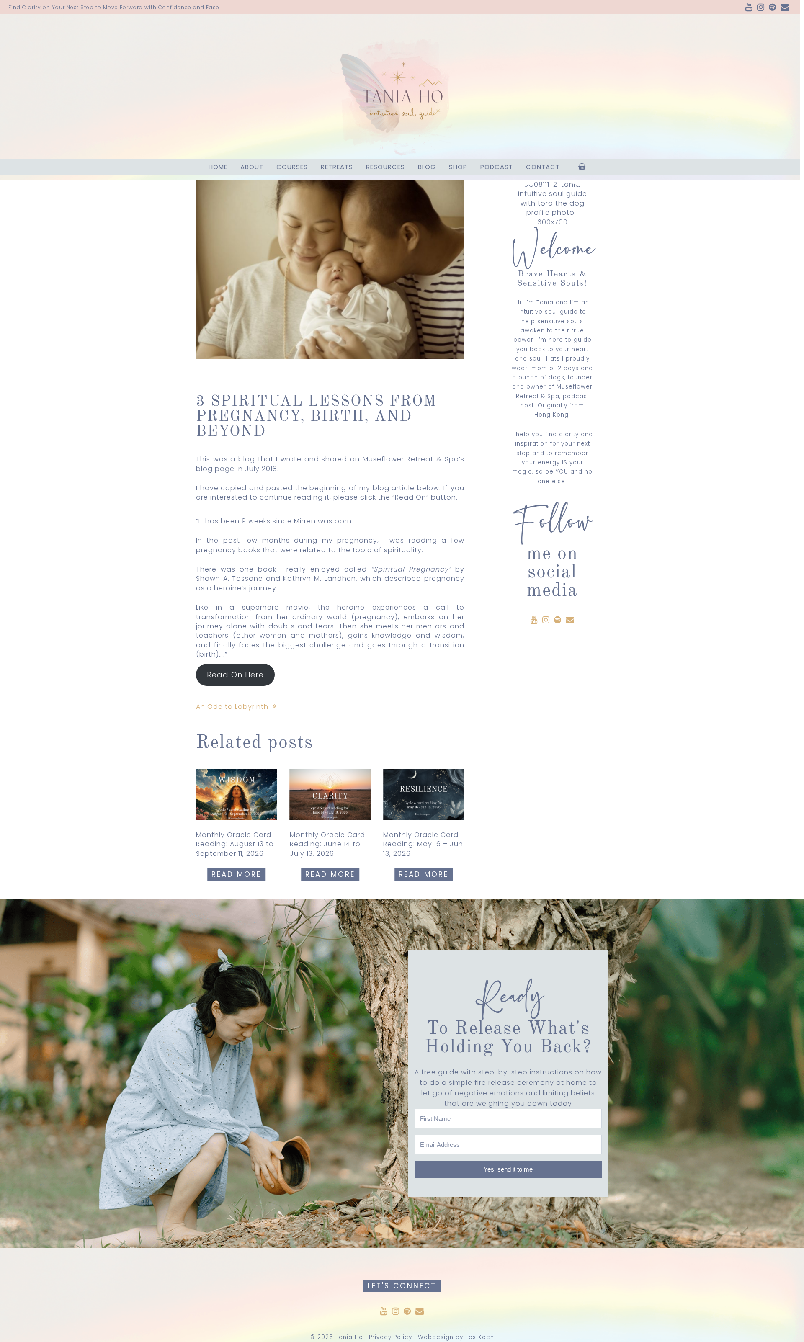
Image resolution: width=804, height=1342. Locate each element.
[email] (785, 8)
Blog (427, 167)
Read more (236, 874)
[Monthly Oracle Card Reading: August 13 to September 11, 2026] (236, 794)
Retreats (337, 167)
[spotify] (772, 8)
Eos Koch (479, 1337)
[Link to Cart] (582, 167)
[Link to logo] (400, 86)
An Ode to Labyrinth (232, 706)
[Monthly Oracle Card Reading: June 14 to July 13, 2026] (330, 794)
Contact (543, 167)
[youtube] (749, 8)
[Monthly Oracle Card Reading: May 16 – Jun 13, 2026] (423, 794)
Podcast (496, 167)
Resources (385, 167)
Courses (292, 167)
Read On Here (235, 675)
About (251, 167)
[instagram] (761, 8)
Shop (458, 167)
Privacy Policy (390, 1337)
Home (218, 167)
